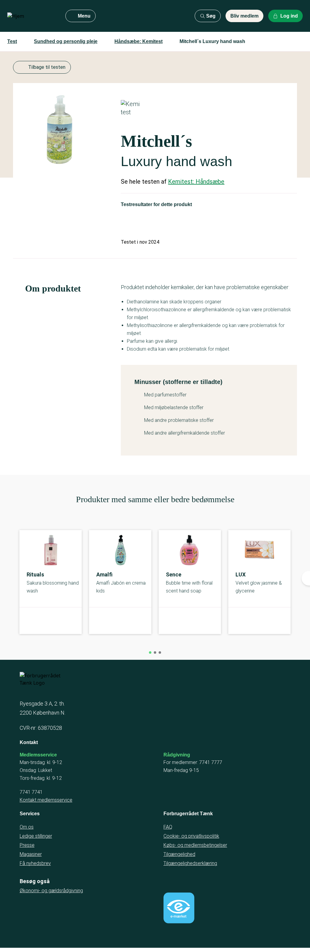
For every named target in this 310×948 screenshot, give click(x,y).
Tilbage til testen (46, 67)
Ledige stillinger (36, 836)
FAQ (167, 827)
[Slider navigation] (150, 652)
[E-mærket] (178, 908)
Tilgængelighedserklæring (190, 863)
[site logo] (31, 16)
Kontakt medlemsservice (46, 800)
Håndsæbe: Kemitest (138, 41)
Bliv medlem (244, 15)
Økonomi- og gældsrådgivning (51, 890)
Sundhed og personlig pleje (65, 41)
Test (12, 41)
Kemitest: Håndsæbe (196, 181)
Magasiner (31, 854)
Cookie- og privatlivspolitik (191, 836)
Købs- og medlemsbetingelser (195, 845)
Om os (27, 827)
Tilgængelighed (179, 854)
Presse (27, 845)
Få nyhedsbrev (35, 863)
